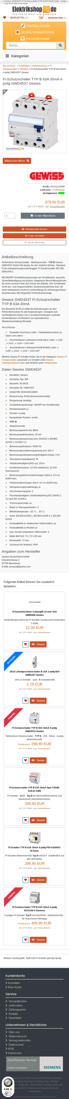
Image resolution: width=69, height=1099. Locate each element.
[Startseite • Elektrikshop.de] (34, 10)
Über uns (13, 1032)
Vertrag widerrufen (19, 1040)
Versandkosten (57, 206)
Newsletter (14, 1017)
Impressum (15, 1052)
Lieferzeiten (14, 1005)
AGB (11, 1048)
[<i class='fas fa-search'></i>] (60, 45)
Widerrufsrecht (16, 1036)
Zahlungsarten (16, 1009)
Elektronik (23, 1084)
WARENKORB (55, 18)
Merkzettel (17, 17)
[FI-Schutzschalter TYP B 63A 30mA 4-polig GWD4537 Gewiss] (34, 151)
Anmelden (14, 982)
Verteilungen (50, 363)
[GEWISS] (46, 175)
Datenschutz (15, 1044)
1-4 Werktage (58, 190)
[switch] (8, 1094)
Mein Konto (15, 987)
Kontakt (12, 1013)
